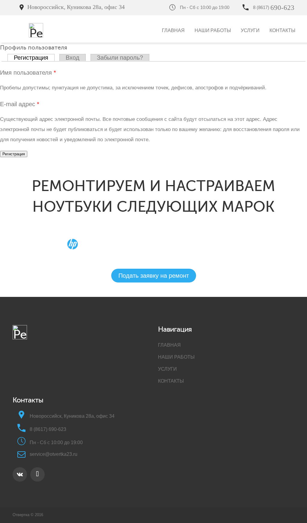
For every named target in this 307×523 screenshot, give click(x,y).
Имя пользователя (28, 72)
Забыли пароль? (120, 57)
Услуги (250, 30)
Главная (173, 30)
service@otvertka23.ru (53, 454)
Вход (72, 57)
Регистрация (34, 57)
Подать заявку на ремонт (158, 7)
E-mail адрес (19, 104)
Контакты (282, 30)
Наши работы (213, 30)
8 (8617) (273, 7)
